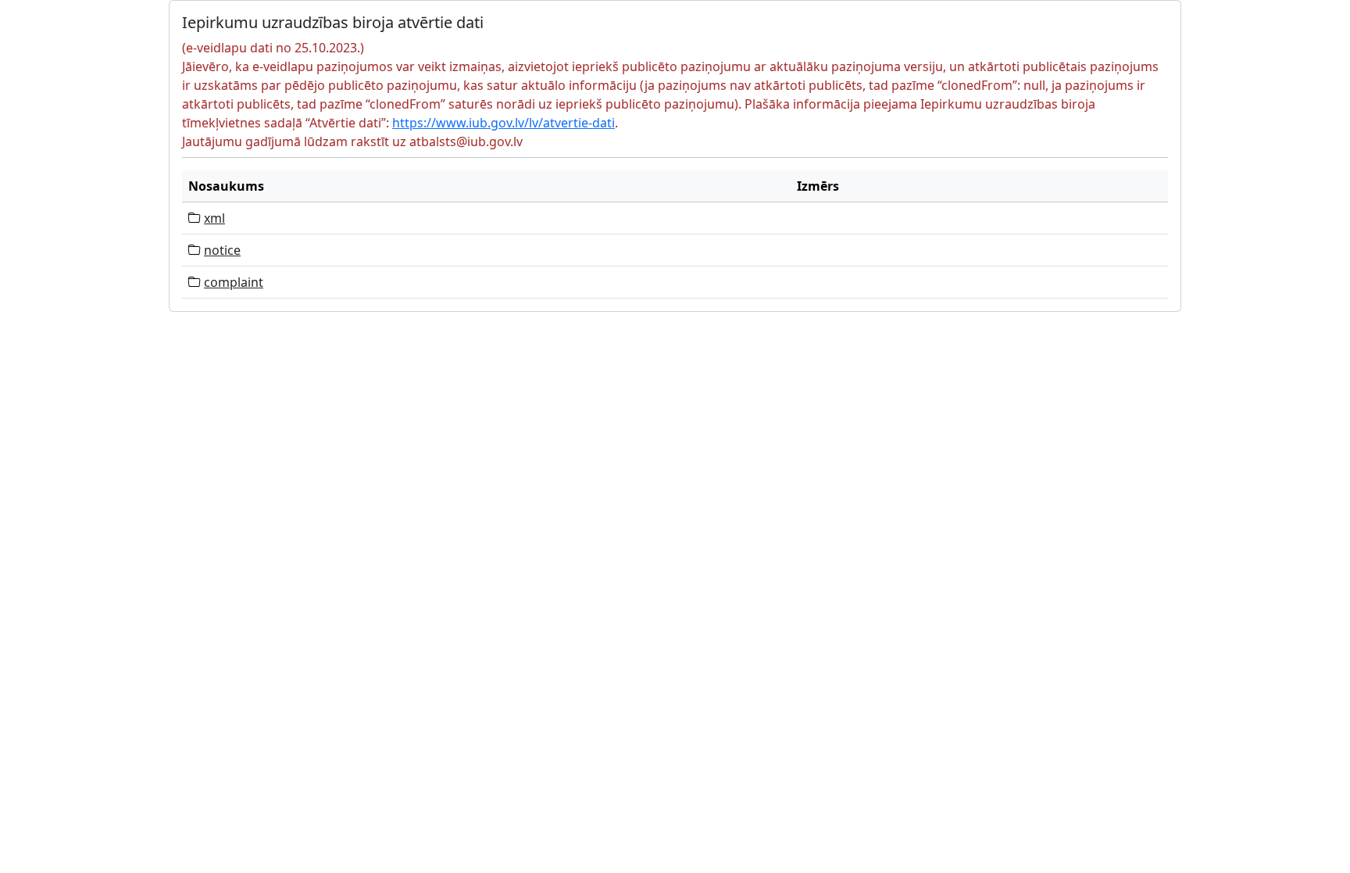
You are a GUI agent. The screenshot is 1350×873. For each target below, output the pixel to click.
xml (214, 218)
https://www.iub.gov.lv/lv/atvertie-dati (503, 122)
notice (222, 250)
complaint (233, 282)
